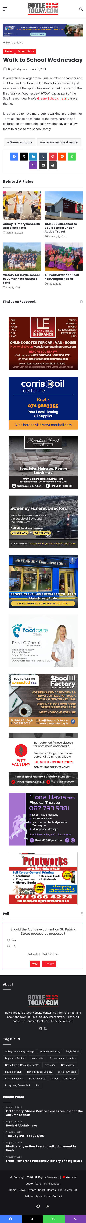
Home (9, 42)
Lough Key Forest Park (18, 1085)
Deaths (51, 1189)
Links (47, 1196)
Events (32, 1189)
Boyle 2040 (72, 1051)
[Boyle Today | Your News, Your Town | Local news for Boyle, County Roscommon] (43, 9)
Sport (41, 1189)
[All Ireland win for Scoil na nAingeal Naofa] (64, 256)
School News (26, 51)
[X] (24, 157)
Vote (35, 964)
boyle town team (67, 1071)
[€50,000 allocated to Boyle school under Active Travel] (64, 205)
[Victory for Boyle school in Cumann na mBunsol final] (22, 256)
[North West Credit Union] (43, 28)
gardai (54, 1078)
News (19, 42)
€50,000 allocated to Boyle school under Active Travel (61, 228)
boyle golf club (13, 1071)
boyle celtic (37, 1058)
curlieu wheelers (14, 1078)
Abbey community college (19, 1051)
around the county (50, 1051)
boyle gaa (50, 1064)
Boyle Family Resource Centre (22, 1064)
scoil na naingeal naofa (60, 142)
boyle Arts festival (15, 1058)
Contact (57, 1196)
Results (49, 964)
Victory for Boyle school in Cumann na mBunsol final (21, 279)
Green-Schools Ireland (53, 98)
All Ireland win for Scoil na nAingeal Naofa (62, 277)
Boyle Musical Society (39, 1071)
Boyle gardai (68, 1064)
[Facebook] (14, 157)
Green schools (20, 142)
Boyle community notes (62, 1058)
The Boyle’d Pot (67, 1189)
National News (33, 1196)
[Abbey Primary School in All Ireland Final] (22, 205)
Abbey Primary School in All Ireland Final (21, 226)
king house (69, 1078)
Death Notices (37, 1078)
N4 (38, 1085)
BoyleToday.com (17, 69)
